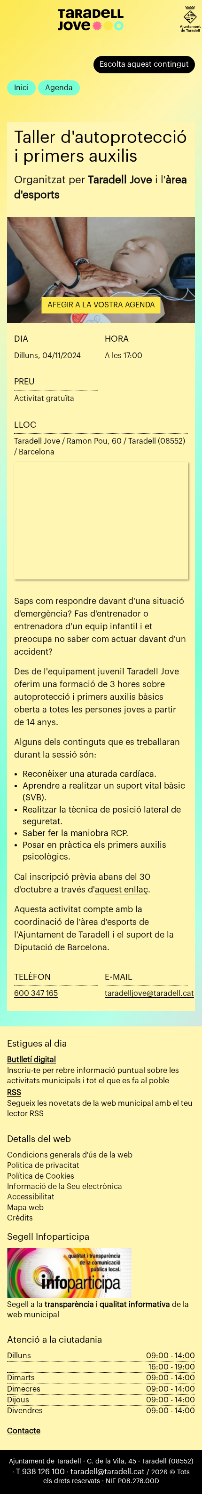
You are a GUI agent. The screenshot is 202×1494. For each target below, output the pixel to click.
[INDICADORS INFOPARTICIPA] (69, 1273)
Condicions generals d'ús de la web (69, 1155)
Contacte (23, 1431)
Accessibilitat (30, 1197)
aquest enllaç (121, 889)
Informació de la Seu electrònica (64, 1186)
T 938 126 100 (40, 1472)
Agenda (59, 88)
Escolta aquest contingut (144, 64)
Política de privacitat (43, 1165)
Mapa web (25, 1208)
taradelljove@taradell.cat (149, 993)
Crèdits (20, 1218)
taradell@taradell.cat (107, 1472)
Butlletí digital (31, 1060)
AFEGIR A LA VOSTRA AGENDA (101, 305)
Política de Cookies (40, 1176)
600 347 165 (36, 993)
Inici (21, 88)
